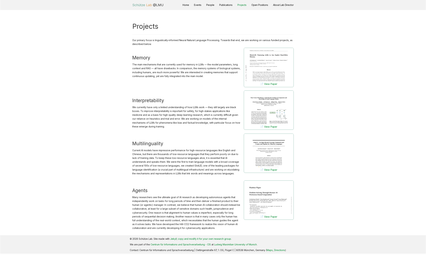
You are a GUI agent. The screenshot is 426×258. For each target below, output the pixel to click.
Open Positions (259, 4)
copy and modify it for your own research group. (204, 238)
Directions (279, 250)
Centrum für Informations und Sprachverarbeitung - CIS (181, 244)
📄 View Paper (268, 84)
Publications (225, 4)
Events (197, 4)
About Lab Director (283, 4)
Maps (270, 250)
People (210, 4)
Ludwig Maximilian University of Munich (235, 244)
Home (186, 4)
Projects (241, 4)
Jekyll (173, 238)
